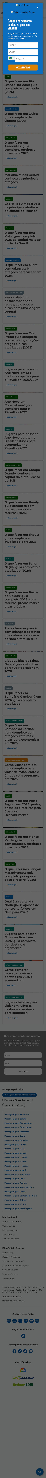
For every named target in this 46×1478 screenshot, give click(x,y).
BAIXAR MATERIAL (23, 67)
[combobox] (11, 58)
